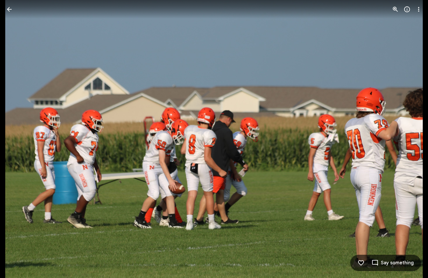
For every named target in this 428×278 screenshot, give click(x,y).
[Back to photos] (9, 9)
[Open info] (407, 9)
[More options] (419, 9)
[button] (16, 139)
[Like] (361, 262)
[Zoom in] (395, 9)
